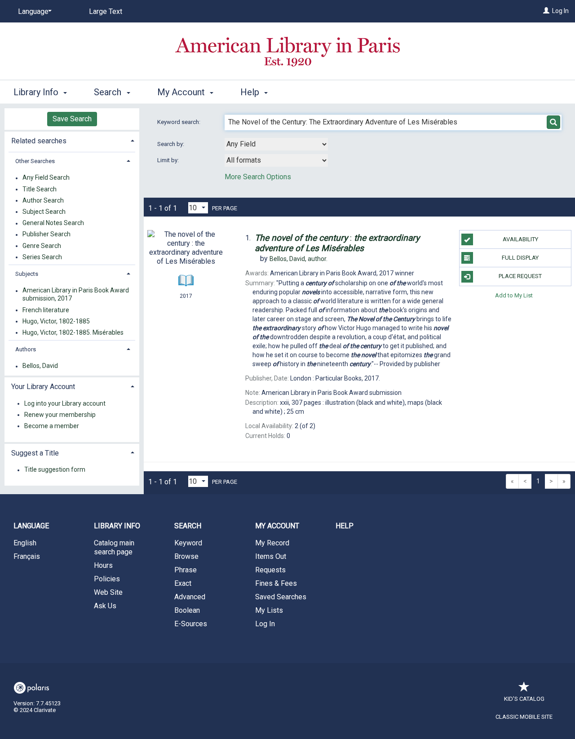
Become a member (51, 425)
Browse (186, 556)
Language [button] (31, 526)
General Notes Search (53, 223)
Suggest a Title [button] (35, 453)
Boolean (187, 610)
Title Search (39, 189)
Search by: (171, 144)
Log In (560, 10)
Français (26, 556)
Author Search (43, 200)
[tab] (71, 140)
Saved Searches (280, 597)
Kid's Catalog (524, 698)
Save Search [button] (72, 119)
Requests (270, 570)
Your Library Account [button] (43, 386)
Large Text (105, 11)
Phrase (185, 570)
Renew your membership (60, 414)
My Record (272, 543)
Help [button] (250, 92)
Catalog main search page (114, 547)
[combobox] (276, 144)
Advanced (189, 597)
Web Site (108, 592)
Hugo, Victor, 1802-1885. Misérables (73, 332)
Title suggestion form (54, 469)
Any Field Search (46, 177)
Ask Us (105, 606)
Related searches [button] (38, 141)
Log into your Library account (65, 403)
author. (298, 258)
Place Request (520, 276)
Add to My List (514, 295)
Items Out (270, 556)
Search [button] (109, 92)
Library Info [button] (37, 92)
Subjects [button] (26, 273)
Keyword (188, 543)
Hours (103, 565)
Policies (107, 579)
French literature (45, 310)
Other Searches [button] (35, 161)
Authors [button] (25, 349)
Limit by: (168, 160)
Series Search (42, 257)
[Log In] (546, 10)
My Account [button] (182, 92)
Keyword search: (179, 122)
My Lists (269, 610)
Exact (182, 583)
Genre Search (41, 245)
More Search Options (258, 177)
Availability (520, 239)
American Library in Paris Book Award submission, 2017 (75, 294)
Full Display (520, 257)
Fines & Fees (276, 583)
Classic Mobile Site (524, 716)
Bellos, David (40, 366)
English (24, 543)
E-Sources (190, 624)
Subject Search (44, 211)
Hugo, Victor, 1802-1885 (56, 321)
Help (345, 526)
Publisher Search (46, 234)
